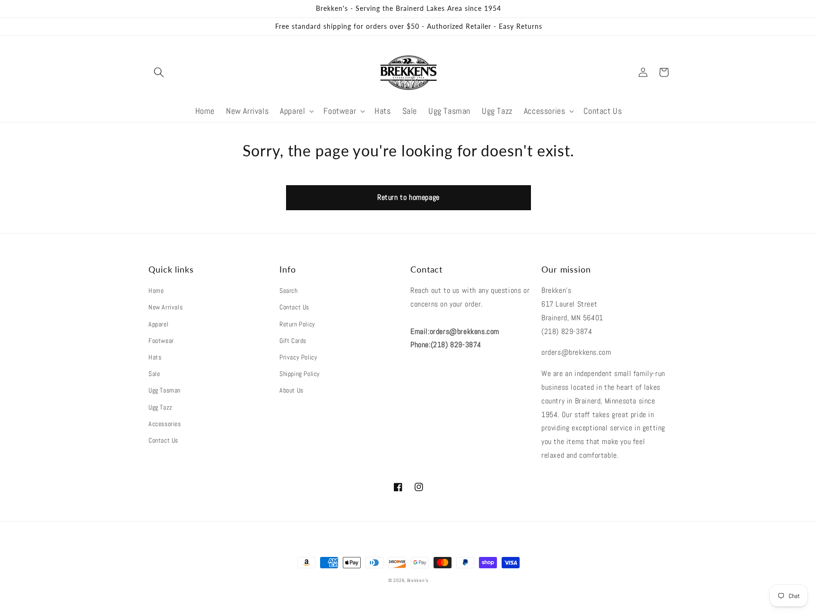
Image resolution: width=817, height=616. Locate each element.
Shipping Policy (299, 373)
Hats (154, 357)
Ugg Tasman (164, 390)
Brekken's (418, 580)
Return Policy (297, 324)
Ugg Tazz (160, 407)
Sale (154, 373)
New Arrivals (165, 307)
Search (288, 290)
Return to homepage (408, 197)
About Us (291, 390)
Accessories (164, 423)
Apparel (158, 324)
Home (156, 290)
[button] (158, 72)
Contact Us (163, 440)
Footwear (161, 340)
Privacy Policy (298, 357)
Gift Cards (292, 340)
